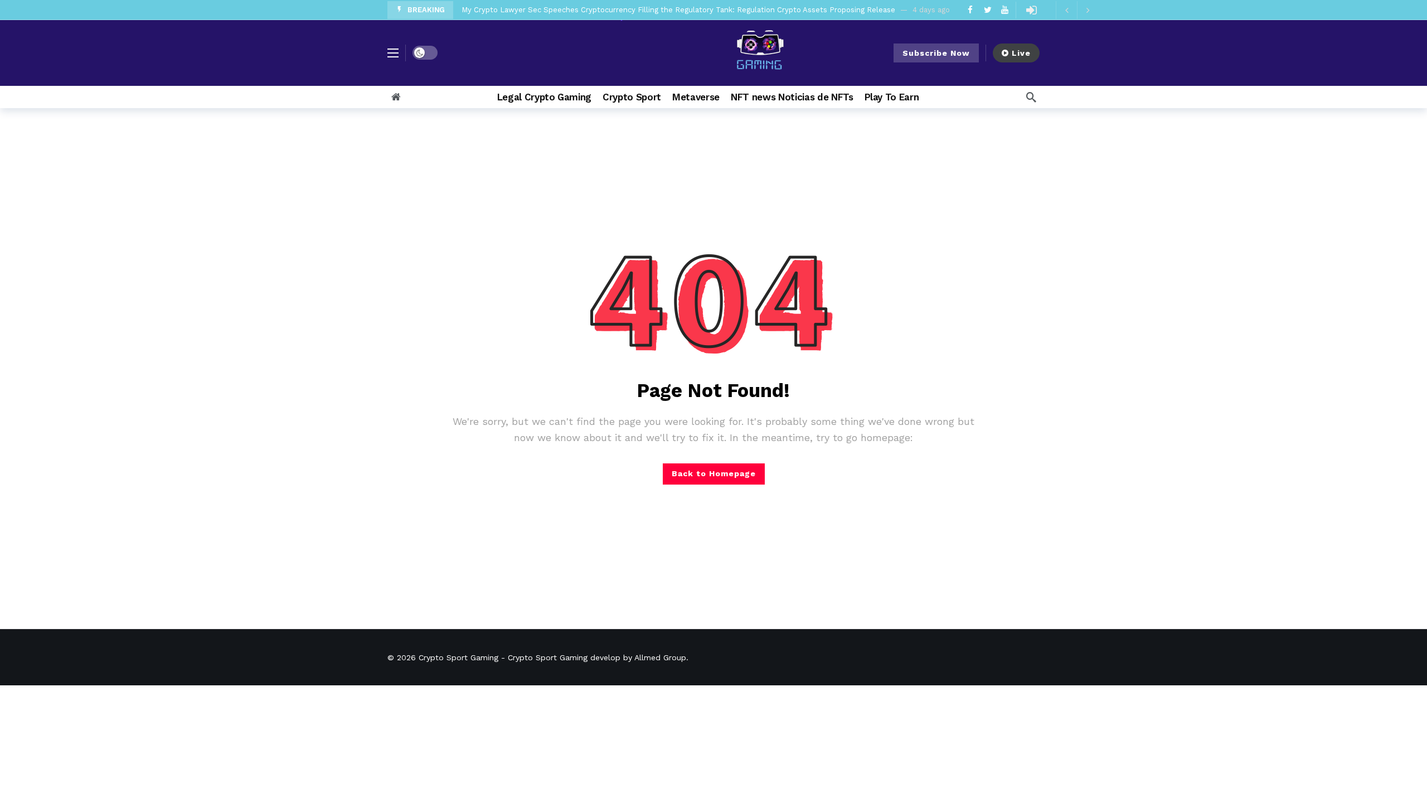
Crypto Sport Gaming (458, 657)
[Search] (1031, 97)
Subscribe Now (936, 53)
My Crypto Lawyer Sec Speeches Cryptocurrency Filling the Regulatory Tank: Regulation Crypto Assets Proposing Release (678, 10)
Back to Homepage (714, 473)
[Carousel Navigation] (1077, 10)
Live (1021, 53)
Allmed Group (660, 657)
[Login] (1031, 10)
